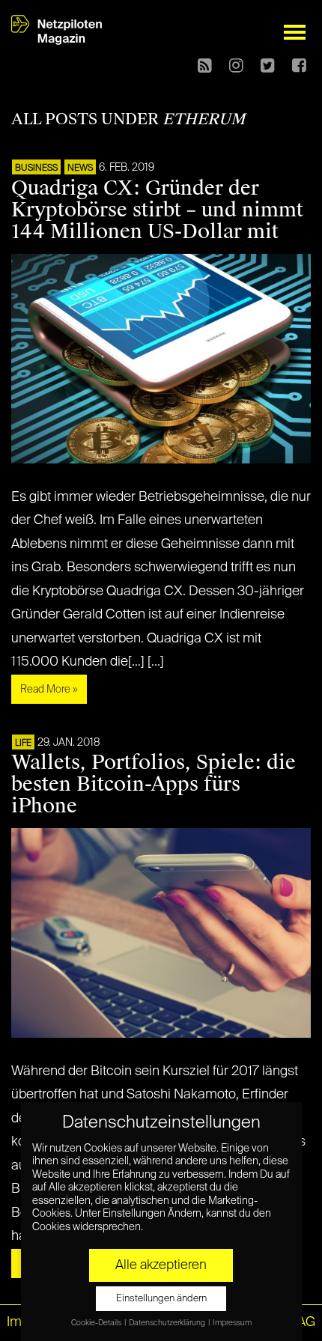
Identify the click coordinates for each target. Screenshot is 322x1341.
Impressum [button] (232, 1323)
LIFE (23, 743)
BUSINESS (36, 168)
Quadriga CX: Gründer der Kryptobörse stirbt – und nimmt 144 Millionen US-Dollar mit (157, 209)
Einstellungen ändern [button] (161, 1299)
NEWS (80, 168)
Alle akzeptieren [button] (161, 1265)
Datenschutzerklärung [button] (168, 1323)
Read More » (49, 689)
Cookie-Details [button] (97, 1323)
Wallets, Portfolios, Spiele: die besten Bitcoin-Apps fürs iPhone (153, 783)
